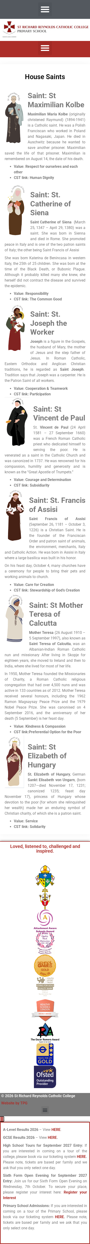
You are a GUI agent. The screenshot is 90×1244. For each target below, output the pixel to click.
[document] (45, 1180)
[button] (45, 9)
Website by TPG (14, 1103)
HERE (52, 1137)
